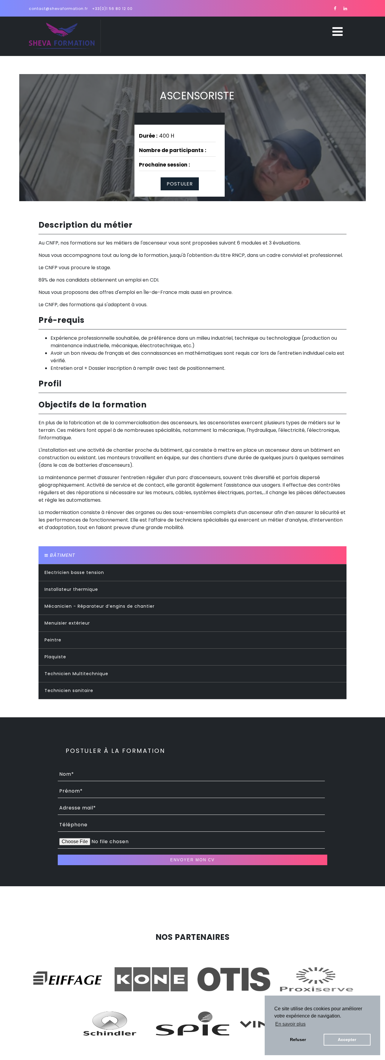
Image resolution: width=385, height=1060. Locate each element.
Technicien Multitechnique (76, 674)
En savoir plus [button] (290, 1024)
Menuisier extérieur (67, 623)
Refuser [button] (298, 1039)
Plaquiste (55, 657)
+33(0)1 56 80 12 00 (112, 8)
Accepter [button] (347, 1039)
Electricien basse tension (74, 572)
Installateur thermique (71, 589)
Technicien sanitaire (69, 690)
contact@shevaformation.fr (58, 8)
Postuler (180, 183)
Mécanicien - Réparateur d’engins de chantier (100, 606)
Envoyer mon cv (192, 860)
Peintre (53, 640)
